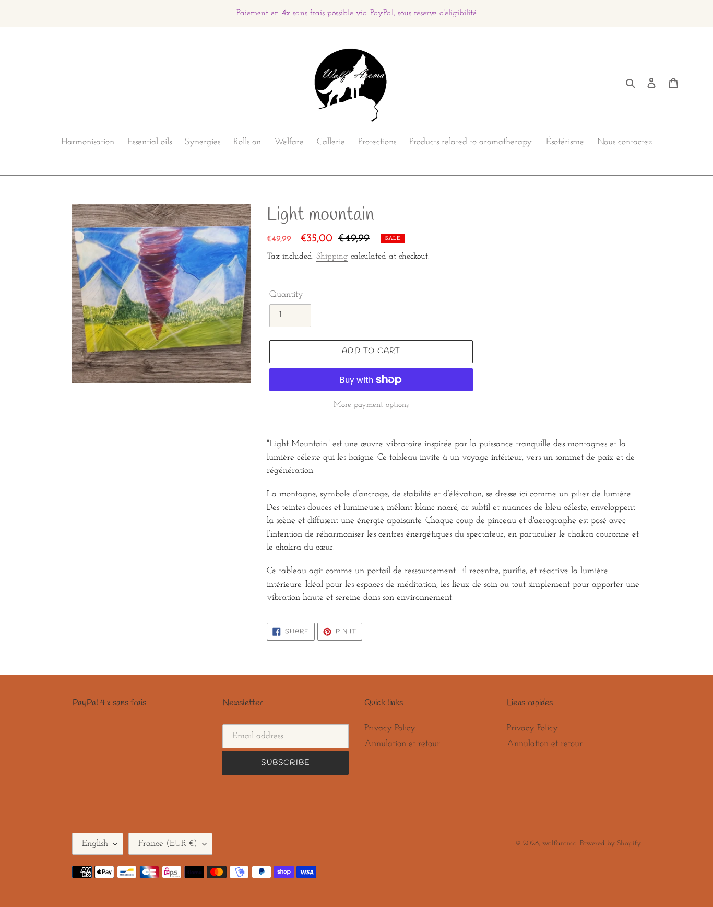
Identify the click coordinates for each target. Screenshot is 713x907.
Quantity (286, 294)
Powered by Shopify (610, 843)
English (95, 843)
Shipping (332, 256)
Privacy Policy (389, 728)
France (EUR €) (167, 843)
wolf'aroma (559, 843)
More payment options (371, 405)
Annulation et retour (402, 743)
